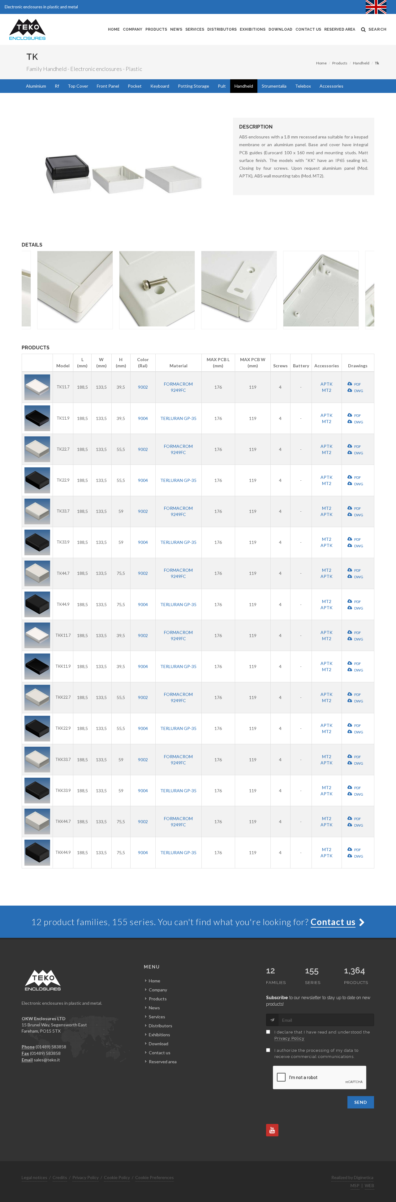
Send (360, 1102)
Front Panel (108, 86)
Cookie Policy (117, 1177)
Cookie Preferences (154, 1177)
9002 (143, 387)
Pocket (135, 86)
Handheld (361, 63)
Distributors (222, 29)
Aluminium (36, 86)
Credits (60, 1177)
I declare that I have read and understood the (322, 1035)
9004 (143, 418)
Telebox (303, 86)
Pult (222, 86)
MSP (355, 1185)
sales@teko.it (47, 1059)
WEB (369, 1185)
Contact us (308, 29)
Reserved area (339, 29)
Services (194, 29)
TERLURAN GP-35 (178, 418)
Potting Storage (193, 86)
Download (280, 29)
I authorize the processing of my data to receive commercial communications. (316, 1053)
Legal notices (34, 1177)
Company (132, 29)
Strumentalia (274, 86)
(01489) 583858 (51, 1046)
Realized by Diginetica (352, 1177)
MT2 (326, 390)
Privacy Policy (289, 1038)
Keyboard (159, 86)
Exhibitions (252, 29)
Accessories (331, 86)
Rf (57, 86)
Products (156, 29)
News (176, 29)
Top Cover (78, 86)
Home (114, 29)
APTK (327, 384)
